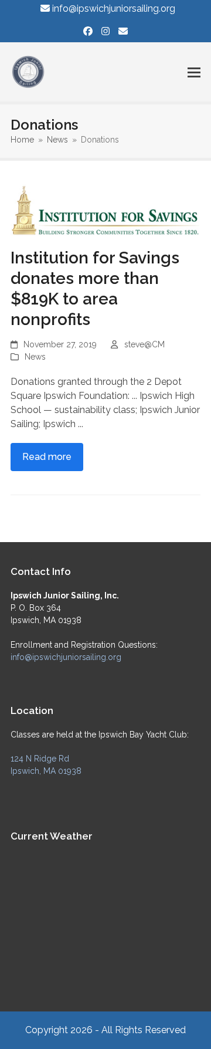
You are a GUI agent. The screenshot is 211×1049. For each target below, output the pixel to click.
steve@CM (144, 344)
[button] (194, 72)
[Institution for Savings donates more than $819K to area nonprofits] (105, 209)
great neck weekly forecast (94, 982)
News (35, 356)
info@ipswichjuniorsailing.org (113, 8)
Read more (47, 456)
